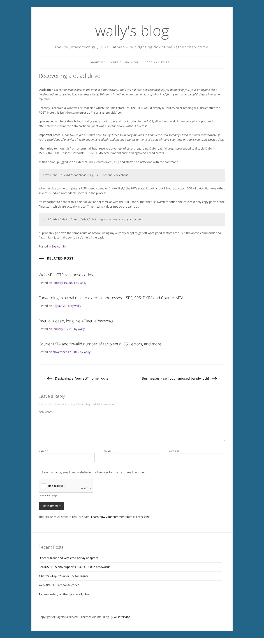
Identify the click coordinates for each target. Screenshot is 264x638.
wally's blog (132, 30)
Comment (46, 412)
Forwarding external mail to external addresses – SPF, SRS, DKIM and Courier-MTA (111, 297)
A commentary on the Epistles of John (64, 594)
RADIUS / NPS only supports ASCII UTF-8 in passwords (74, 567)
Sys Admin (59, 246)
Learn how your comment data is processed (120, 517)
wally (83, 283)
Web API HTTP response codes (66, 274)
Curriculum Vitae (125, 62)
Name (43, 451)
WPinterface (122, 617)
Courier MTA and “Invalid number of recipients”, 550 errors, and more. (100, 344)
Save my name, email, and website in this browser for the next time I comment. (94, 472)
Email (109, 451)
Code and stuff (157, 62)
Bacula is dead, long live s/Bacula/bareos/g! (76, 321)
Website (174, 451)
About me (97, 62)
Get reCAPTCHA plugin (48, 495)
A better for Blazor (63, 576)
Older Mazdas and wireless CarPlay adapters (68, 558)
